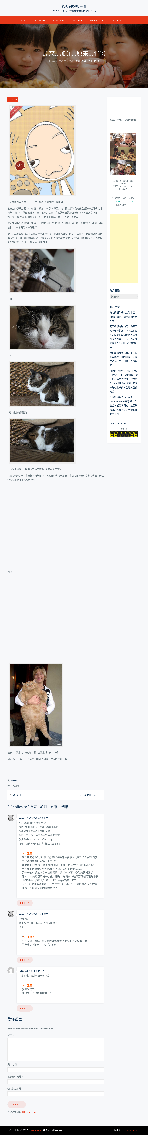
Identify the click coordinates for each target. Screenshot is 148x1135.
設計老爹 (14, 781)
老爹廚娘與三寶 (74, 6)
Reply (24, 903)
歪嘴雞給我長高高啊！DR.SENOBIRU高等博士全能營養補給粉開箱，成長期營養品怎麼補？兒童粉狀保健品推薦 (123, 405)
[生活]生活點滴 (116, 20)
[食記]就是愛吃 (39, 20)
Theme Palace (133, 1130)
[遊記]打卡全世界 (58, 20)
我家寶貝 (24, 20)
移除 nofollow (29, 1111)
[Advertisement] (124, 248)
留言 (10, 1035)
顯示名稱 (12, 1064)
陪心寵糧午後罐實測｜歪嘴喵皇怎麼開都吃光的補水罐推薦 (123, 316)
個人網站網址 (14, 1088)
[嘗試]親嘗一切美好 (96, 20)
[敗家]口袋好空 (77, 20)
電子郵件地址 (15, 1076)
